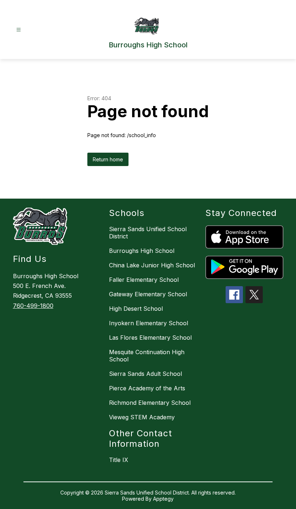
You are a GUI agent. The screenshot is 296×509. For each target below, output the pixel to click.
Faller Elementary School (144, 279)
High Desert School (136, 308)
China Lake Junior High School (152, 265)
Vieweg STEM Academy (142, 417)
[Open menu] (18, 30)
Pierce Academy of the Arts (147, 388)
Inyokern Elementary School (148, 323)
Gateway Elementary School (148, 294)
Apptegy (163, 499)
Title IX (118, 459)
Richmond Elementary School (150, 402)
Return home (108, 159)
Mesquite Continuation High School (146, 355)
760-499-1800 (33, 305)
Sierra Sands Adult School (145, 373)
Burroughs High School (141, 250)
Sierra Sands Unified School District (148, 232)
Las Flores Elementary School (150, 337)
